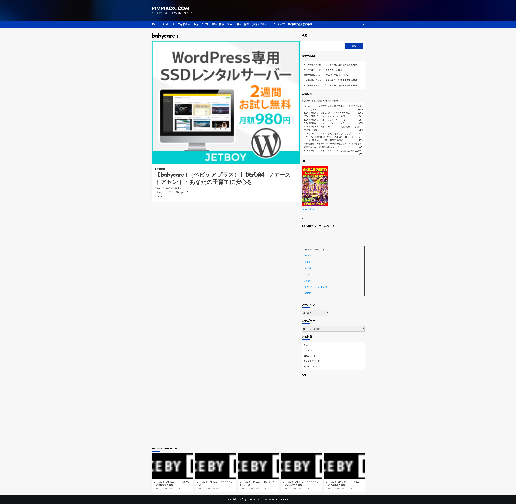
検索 (304, 35)
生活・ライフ (201, 24)
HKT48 (307, 274)
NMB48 (308, 268)
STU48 (307, 293)
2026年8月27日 (256, 488)
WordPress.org (312, 366)
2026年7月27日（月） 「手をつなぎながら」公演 (327, 133)
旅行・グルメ (259, 24)
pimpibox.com (170, 8)
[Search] (363, 23)
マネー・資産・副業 (238, 24)
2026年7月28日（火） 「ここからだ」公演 (324, 123)
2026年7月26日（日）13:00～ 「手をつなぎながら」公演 (331, 112)
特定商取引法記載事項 (300, 24)
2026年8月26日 (299, 488)
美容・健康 (218, 24)
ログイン (308, 350)
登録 (306, 345)
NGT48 (307, 280)
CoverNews (268, 499)
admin (159, 188)
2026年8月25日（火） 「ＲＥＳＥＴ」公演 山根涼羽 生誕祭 (330, 80)
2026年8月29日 (170, 488)
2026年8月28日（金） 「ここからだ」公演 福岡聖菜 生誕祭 (330, 64)
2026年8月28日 (213, 488)
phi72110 (159, 488)
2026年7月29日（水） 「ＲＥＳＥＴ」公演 (324, 116)
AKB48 (307, 255)
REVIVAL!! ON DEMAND (316, 286)
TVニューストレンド (163, 24)
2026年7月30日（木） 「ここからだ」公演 (324, 119)
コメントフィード (312, 361)
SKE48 (307, 261)
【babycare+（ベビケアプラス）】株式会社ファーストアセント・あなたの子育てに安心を (223, 178)
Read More (160, 196)
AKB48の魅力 (308, 209)
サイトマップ (277, 24)
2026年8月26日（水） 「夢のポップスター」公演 (326, 75)
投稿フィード (310, 355)
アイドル (182, 24)
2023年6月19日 (171, 188)
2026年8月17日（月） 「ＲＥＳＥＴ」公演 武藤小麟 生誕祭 (332, 150)
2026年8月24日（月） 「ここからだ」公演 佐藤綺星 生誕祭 (330, 85)
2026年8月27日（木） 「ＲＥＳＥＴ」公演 (323, 69)
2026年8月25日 (342, 488)
